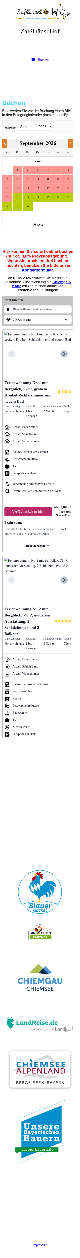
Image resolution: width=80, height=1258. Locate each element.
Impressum (40, 1245)
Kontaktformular (37, 270)
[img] (40, 12)
